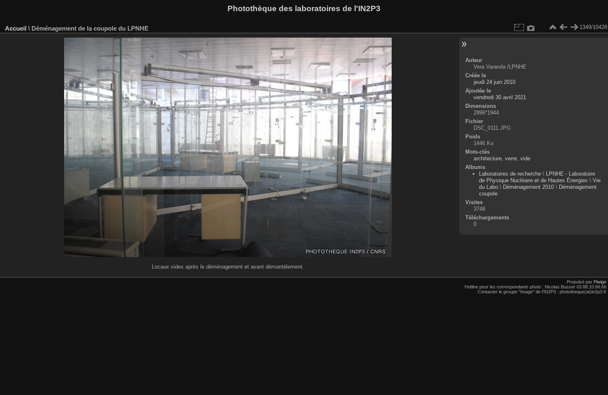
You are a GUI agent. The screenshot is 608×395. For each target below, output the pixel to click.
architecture (488, 158)
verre (511, 158)
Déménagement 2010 (528, 187)
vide (525, 158)
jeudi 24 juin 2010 (494, 82)
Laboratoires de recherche (510, 174)
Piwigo (600, 281)
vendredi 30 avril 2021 (500, 97)
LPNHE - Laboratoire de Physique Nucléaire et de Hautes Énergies (537, 177)
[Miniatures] (552, 27)
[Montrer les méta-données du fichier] (531, 27)
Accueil (15, 28)
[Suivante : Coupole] (574, 27)
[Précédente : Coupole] (563, 27)
